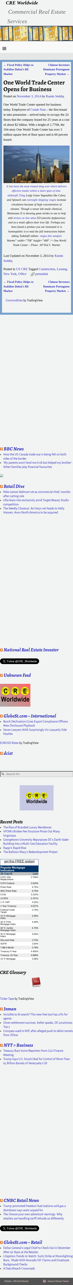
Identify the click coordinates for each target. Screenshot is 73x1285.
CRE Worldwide (22, 2)
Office (22, 274)
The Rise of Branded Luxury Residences (27, 827)
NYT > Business (18, 1045)
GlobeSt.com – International (30, 716)
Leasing (62, 269)
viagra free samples (51, 235)
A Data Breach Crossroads (19, 1268)
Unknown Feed (17, 675)
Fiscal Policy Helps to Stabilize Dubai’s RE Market (18, 69)
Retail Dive (14, 486)
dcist (8, 753)
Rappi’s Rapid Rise (14, 848)
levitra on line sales (25, 218)
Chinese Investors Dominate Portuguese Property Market (56, 69)
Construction (47, 269)
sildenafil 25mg (16, 195)
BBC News (14, 449)
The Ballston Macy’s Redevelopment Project (30, 852)
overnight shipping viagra (41, 199)
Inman (10, 1009)
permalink (41, 274)
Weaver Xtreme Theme (58, 1281)
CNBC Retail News (21, 1200)
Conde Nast (38, 109)
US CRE (22, 269)
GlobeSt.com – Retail (23, 1242)
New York (10, 274)
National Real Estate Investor (31, 650)
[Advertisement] (12, 379)
